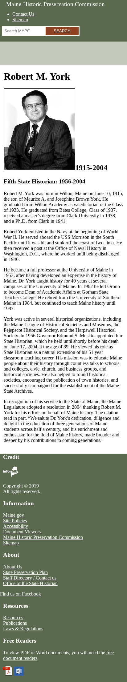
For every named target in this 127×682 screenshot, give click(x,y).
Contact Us (23, 14)
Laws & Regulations (23, 628)
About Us (12, 566)
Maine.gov (13, 515)
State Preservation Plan (25, 572)
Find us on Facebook (20, 593)
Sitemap (20, 19)
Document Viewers (22, 531)
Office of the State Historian (30, 583)
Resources (13, 617)
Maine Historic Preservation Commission (43, 537)
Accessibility (15, 526)
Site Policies (15, 520)
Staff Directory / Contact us (29, 577)
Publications (15, 623)
